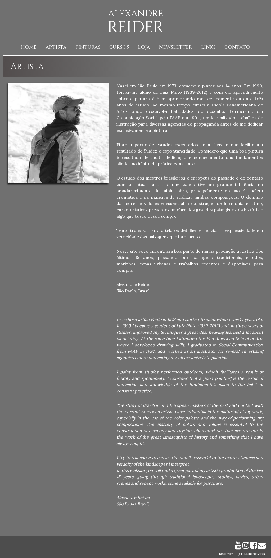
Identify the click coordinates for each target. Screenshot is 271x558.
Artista (56, 47)
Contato (237, 47)
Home (29, 47)
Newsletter (175, 47)
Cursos (119, 47)
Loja (144, 47)
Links (208, 47)
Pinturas (87, 47)
